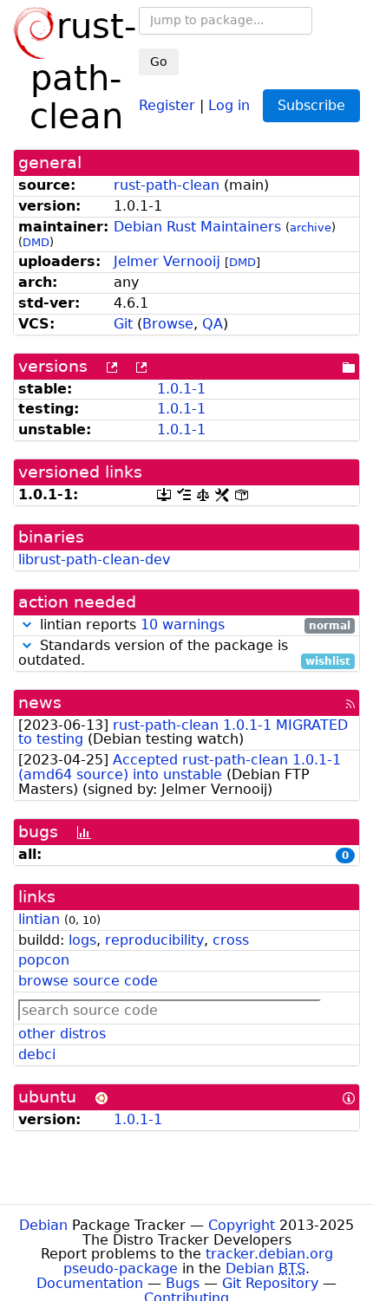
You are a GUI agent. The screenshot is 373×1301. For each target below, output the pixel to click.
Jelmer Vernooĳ (167, 261)
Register (167, 104)
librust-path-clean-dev (94, 559)
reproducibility (154, 940)
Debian (43, 1225)
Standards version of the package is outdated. (184, 653)
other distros (62, 1033)
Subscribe (311, 105)
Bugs (183, 1283)
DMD (36, 242)
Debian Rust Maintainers (197, 226)
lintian (39, 919)
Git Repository (270, 1283)
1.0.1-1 (181, 389)
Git (123, 323)
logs (82, 940)
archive (310, 227)
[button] (27, 624)
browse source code (88, 980)
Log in (229, 104)
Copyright (241, 1225)
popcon (43, 960)
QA (212, 323)
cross (231, 940)
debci (37, 1054)
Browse (167, 323)
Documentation (89, 1283)
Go (158, 61)
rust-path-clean (166, 185)
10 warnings (183, 624)
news (40, 702)
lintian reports (193, 625)
